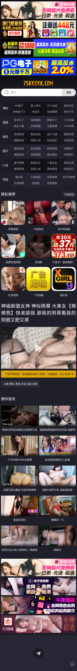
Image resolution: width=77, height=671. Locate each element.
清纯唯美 (36, 154)
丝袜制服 (36, 126)
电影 (5, 137)
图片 (5, 151)
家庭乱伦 (36, 162)
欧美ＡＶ (52, 120)
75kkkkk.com (38, 83)
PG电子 (19, 105)
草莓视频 (52, 177)
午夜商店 (36, 177)
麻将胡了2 (19, 111)
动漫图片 (69, 148)
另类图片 (69, 154)
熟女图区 (52, 154)
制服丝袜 (19, 140)
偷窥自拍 (19, 148)
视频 (5, 122)
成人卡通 (52, 134)
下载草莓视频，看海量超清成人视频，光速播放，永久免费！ (38, 374)
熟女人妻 (19, 126)
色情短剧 (52, 183)
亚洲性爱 (19, 134)
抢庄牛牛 (69, 111)
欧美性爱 (69, 134)
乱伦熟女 (52, 140)
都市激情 (19, 162)
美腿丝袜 (19, 154)
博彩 (5, 108)
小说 (5, 165)
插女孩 (19, 177)
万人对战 (52, 105)
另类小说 (36, 168)
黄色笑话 (52, 168)
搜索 (68, 92)
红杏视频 (19, 183)
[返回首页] (72, 663)
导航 (5, 179)
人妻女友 (52, 162)
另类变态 (69, 140)
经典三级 (36, 140)
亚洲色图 (36, 148)
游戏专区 (69, 105)
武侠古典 (69, 162)
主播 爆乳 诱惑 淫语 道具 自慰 (20, 383)
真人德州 (36, 105)
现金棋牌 (52, 111)
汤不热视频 (68, 177)
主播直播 (52, 126)
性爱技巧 (69, 168)
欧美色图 (52, 148)
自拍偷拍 (36, 120)
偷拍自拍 (36, 134)
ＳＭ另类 (69, 126)
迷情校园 (19, 168)
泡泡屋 (35, 183)
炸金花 (35, 111)
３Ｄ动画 (69, 120)
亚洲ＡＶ (19, 120)
